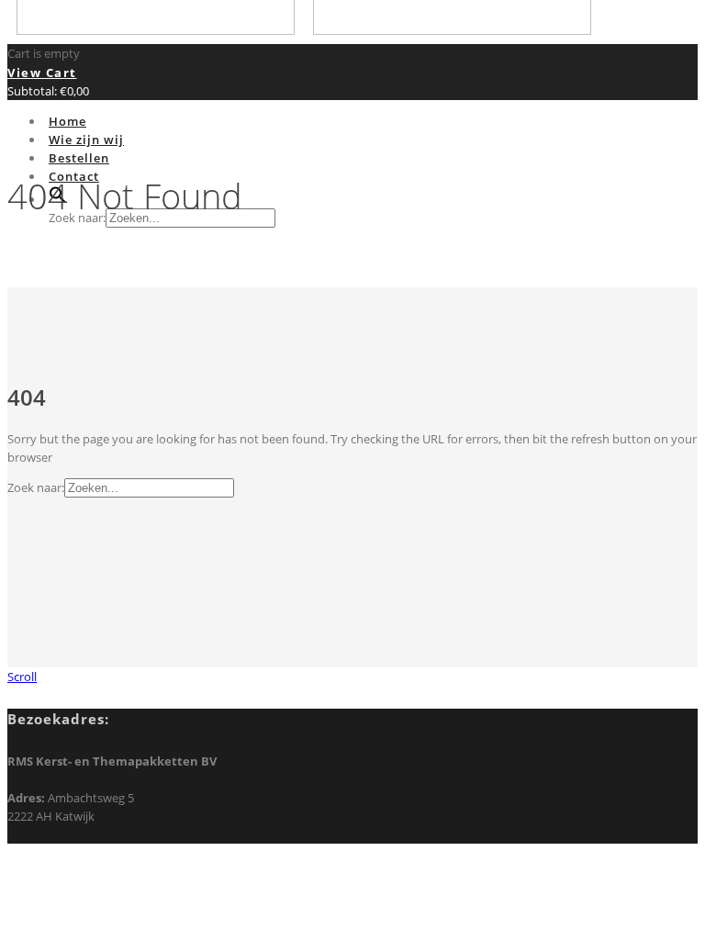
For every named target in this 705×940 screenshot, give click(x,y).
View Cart (42, 72)
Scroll (22, 676)
